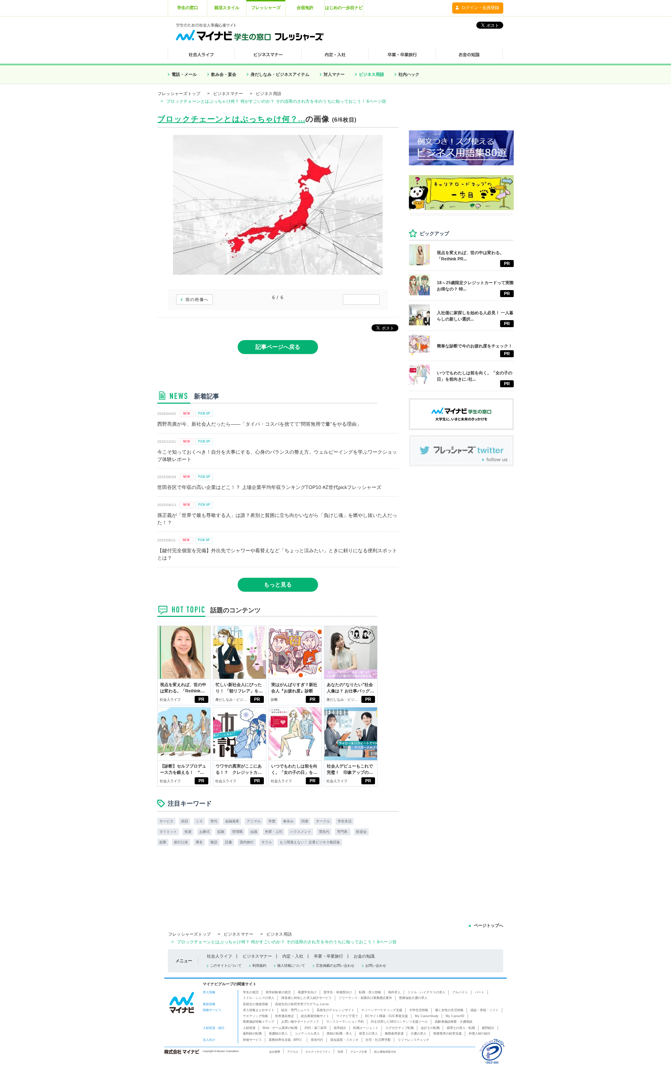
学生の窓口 (187, 7)
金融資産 (232, 821)
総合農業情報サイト (315, 1016)
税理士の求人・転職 (461, 1028)
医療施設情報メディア (258, 1021)
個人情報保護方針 (385, 1051)
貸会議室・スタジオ (344, 1040)
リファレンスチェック (413, 1040)
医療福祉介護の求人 (413, 998)
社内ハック (408, 74)
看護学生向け (307, 992)
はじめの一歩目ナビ (344, 7)
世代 (213, 821)
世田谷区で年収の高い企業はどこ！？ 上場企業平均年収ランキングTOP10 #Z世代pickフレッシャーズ (269, 487)
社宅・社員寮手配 (378, 1040)
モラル (266, 842)
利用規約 (259, 965)
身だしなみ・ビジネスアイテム (280, 74)
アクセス (292, 1051)
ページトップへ (488, 925)
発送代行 (317, 1040)
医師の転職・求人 (339, 1033)
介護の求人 (418, 1033)
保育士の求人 (368, 1033)
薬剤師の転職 (252, 1033)
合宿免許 (305, 7)
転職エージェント (365, 1028)
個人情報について (291, 965)
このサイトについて (225, 965)
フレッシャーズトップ (179, 93)
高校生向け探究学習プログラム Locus (302, 1004)
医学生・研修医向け (338, 992)
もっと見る (278, 585)
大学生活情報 (418, 1010)
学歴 (271, 821)
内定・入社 (292, 956)
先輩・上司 (273, 832)
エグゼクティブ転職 (399, 1028)
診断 (274, 699)
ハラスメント (300, 832)
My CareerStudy (427, 1016)
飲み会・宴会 (223, 74)
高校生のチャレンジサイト (335, 1010)
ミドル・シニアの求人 (258, 998)
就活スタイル (226, 7)
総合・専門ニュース (295, 1010)
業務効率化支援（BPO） (286, 1040)
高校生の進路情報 (255, 1004)
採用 (340, 1051)
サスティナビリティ (318, 1051)
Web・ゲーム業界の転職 (279, 1028)
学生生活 (345, 821)
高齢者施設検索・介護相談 (453, 1021)
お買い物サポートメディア (300, 1021)
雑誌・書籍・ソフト (484, 1010)
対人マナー (334, 74)
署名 (199, 842)
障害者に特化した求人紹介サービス (306, 998)
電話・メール (184, 74)
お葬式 (204, 832)
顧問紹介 (488, 1028)
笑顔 (184, 821)
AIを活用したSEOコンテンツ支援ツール (399, 1021)
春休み (288, 821)
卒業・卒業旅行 (328, 956)
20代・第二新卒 (315, 1028)
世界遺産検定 (284, 1016)
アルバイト (460, 992)
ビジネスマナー (228, 93)
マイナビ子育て (347, 1016)
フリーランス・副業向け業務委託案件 (365, 998)
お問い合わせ (375, 965)
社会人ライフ (170, 699)
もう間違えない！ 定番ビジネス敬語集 (310, 842)
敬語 (213, 842)
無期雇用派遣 (394, 1033)
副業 (162, 842)
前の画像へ (197, 299)
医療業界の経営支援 (447, 1033)
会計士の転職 (430, 1028)
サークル (323, 821)
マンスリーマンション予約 (345, 1021)
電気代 (324, 832)
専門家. (342, 832)
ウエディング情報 (255, 1016)
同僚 (304, 821)
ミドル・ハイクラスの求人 (426, 992)
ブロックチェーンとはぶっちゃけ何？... (231, 119)
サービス (166, 821)
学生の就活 (251, 992)
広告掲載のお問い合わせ (335, 965)
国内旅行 (247, 842)
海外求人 (394, 992)
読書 (228, 842)
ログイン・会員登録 (480, 7)
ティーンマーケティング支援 (381, 1010)
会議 (253, 832)
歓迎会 (361, 832)
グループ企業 (358, 1051)
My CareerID (455, 1016)
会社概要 (274, 1051)
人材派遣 (249, 1028)
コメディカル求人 (307, 1033)
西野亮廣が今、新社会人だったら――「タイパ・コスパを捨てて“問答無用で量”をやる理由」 (259, 424)
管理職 (237, 832)
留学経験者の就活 (278, 992)
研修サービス (252, 1040)
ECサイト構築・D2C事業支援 (386, 1016)
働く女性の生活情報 (449, 1010)
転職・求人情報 (370, 992)
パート (479, 992)
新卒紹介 (340, 1028)
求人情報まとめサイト (258, 1010)
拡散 (220, 832)
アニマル (254, 821)
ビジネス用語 (371, 74)
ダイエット (168, 832)
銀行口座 (181, 842)
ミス (199, 821)
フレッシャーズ (266, 7)
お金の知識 (364, 956)
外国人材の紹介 (480, 1033)
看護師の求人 (278, 1033)
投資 (188, 832)
